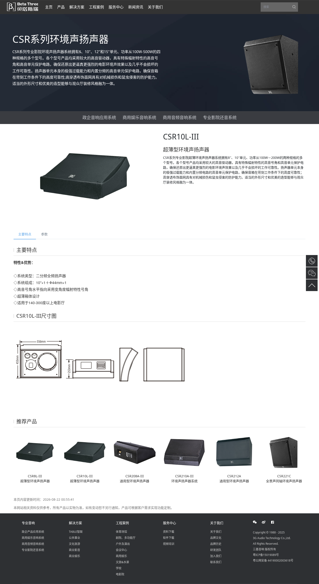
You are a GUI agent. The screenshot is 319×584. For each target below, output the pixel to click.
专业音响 (28, 523)
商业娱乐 (74, 556)
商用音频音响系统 (179, 117)
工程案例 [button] (96, 7)
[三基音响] (22, 6)
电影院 (120, 574)
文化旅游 (74, 544)
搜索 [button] (280, 8)
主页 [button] (49, 7)
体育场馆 (121, 532)
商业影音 (74, 550)
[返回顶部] (312, 285)
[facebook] (275, 522)
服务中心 (169, 523)
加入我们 (215, 556)
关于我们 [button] (155, 7)
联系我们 (215, 562)
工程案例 (122, 523)
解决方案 (75, 523)
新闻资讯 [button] (135, 7)
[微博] (266, 522)
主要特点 (24, 234)
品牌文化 (215, 538)
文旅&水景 (122, 562)
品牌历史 (215, 544)
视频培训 (168, 544)
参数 (44, 234)
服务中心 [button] (116, 7)
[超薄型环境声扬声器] (35, 452)
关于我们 (216, 523)
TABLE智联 (76, 532)
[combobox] (279, 7)
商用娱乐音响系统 (139, 117)
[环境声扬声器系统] (184, 452)
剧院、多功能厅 (125, 538)
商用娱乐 (121, 556)
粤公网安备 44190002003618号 (273, 560)
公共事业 (74, 538)
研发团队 (215, 550)
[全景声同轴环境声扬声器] (284, 452)
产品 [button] (61, 7)
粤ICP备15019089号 (266, 555)
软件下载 (168, 538)
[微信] (257, 522)
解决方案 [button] (76, 7)
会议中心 (121, 550)
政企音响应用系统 (99, 117)
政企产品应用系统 (33, 532)
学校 (118, 568)
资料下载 (168, 532)
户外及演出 (123, 544)
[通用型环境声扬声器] (134, 452)
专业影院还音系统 (220, 117)
